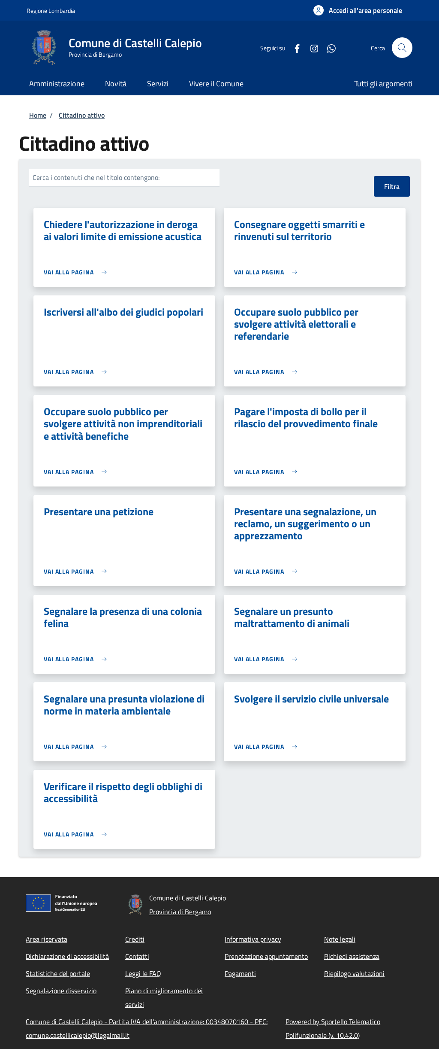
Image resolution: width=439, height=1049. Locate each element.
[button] (357, 10)
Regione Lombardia (51, 10)
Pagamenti (240, 973)
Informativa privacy (253, 939)
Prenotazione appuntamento (266, 956)
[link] (77, 272)
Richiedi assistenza (351, 956)
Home (37, 115)
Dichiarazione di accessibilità (67, 956)
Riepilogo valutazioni (354, 973)
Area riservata (46, 939)
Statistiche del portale (58, 973)
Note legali (339, 939)
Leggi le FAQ (143, 973)
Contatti (137, 956)
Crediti (134, 939)
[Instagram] (310, 47)
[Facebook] (293, 47)
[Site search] (402, 47)
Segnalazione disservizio (61, 990)
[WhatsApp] (328, 47)
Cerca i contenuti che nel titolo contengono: (96, 177)
